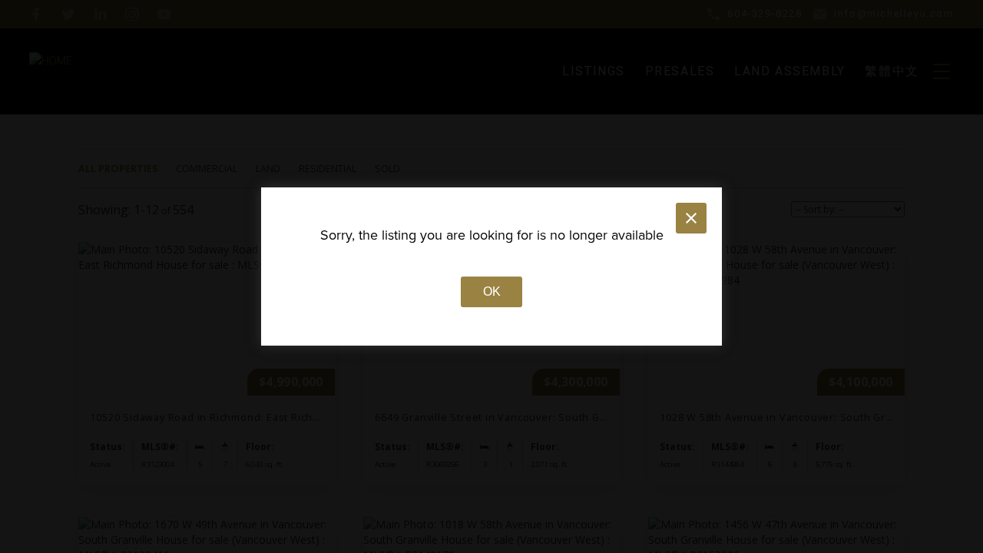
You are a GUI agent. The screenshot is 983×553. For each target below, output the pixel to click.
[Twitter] (68, 15)
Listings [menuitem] (593, 71)
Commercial (206, 168)
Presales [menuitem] (680, 71)
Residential (327, 168)
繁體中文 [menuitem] (891, 71)
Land (268, 168)
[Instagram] (132, 15)
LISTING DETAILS (206, 364)
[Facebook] (36, 15)
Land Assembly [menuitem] (790, 71)
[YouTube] (164, 15)
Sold (387, 168)
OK (492, 291)
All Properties (117, 168)
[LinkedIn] (101, 15)
